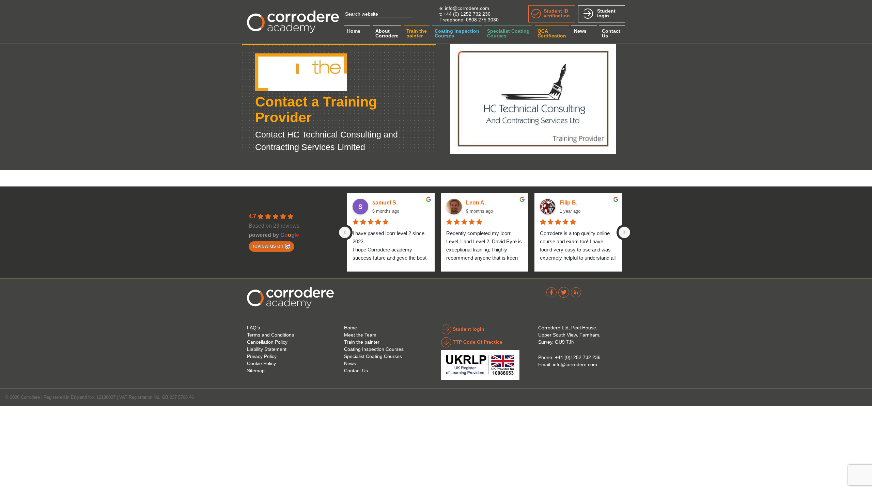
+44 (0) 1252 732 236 (466, 14)
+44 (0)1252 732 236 (578, 357)
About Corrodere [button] (387, 33)
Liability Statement (266, 349)
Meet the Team (360, 335)
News (580, 31)
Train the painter (361, 342)
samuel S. (385, 202)
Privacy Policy (262, 356)
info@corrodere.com (467, 8)
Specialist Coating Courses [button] (508, 33)
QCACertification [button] (552, 33)
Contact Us (356, 370)
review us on (268, 246)
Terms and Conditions (270, 335)
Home (353, 31)
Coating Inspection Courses (374, 349)
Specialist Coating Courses (373, 356)
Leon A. (476, 202)
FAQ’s (253, 327)
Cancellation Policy (267, 342)
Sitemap (256, 370)
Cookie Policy (261, 363)
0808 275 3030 (482, 19)
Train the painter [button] (416, 33)
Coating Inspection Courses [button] (457, 33)
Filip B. (568, 202)
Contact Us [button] (611, 33)
